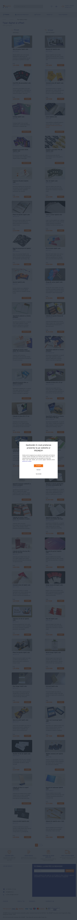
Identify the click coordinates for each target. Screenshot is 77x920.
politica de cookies (26, 461)
